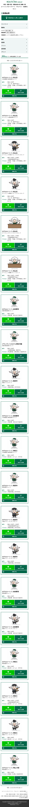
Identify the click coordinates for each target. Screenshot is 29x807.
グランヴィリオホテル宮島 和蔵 (12, 344)
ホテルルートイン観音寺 (9, 381)
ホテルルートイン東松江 (9, 450)
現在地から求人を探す (15, 18)
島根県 (13, 796)
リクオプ (17, 804)
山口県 (24, 796)
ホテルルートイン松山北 (9, 77)
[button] (8, 91)
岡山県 (17, 796)
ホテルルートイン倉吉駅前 (10, 309)
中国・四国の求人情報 (11, 794)
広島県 (20, 796)
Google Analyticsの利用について (14, 803)
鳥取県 (10, 796)
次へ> (20, 60)
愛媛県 (26, 797)
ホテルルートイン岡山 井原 (10, 768)
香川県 (22, 797)
